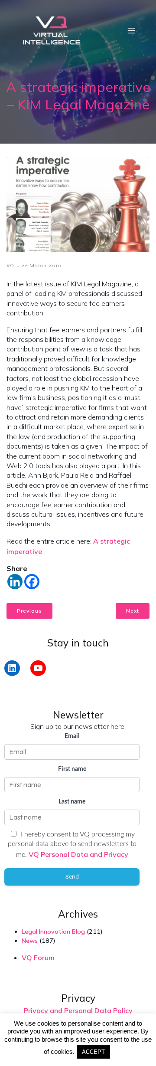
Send (72, 876)
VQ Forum (38, 957)
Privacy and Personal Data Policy (78, 1010)
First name (72, 769)
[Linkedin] (15, 581)
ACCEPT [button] (93, 1052)
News (30, 941)
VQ (10, 265)
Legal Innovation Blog (53, 931)
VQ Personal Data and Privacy (78, 854)
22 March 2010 (42, 265)
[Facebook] (31, 581)
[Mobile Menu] (131, 30)
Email (72, 736)
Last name (71, 802)
